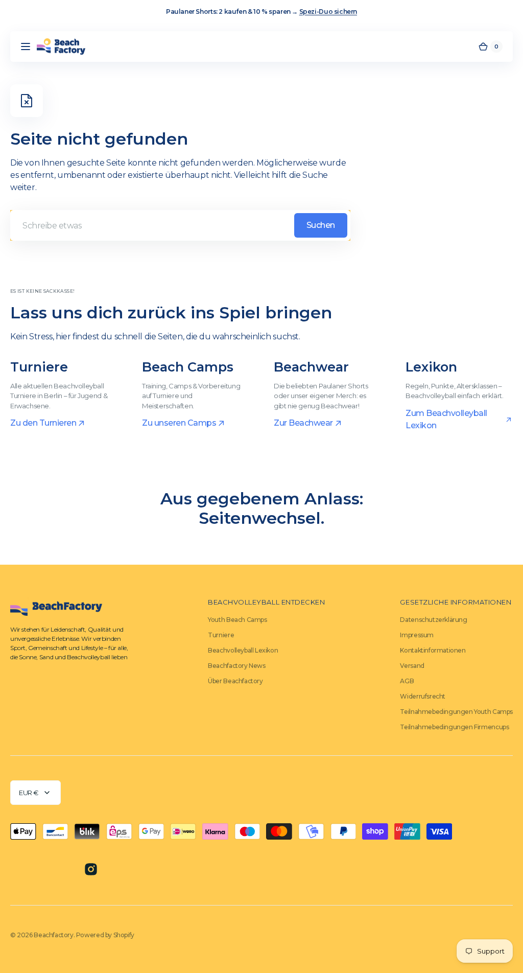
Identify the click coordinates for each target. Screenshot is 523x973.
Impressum (417, 635)
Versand (412, 665)
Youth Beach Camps (237, 619)
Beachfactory (53, 935)
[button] (25, 46)
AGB (407, 681)
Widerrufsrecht (422, 696)
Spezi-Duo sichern (328, 11)
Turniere (221, 635)
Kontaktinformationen (432, 650)
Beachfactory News (236, 665)
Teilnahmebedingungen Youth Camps (456, 711)
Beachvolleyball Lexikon (243, 650)
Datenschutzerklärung (433, 619)
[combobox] (180, 225)
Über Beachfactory (235, 681)
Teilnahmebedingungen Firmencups (454, 727)
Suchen (320, 225)
